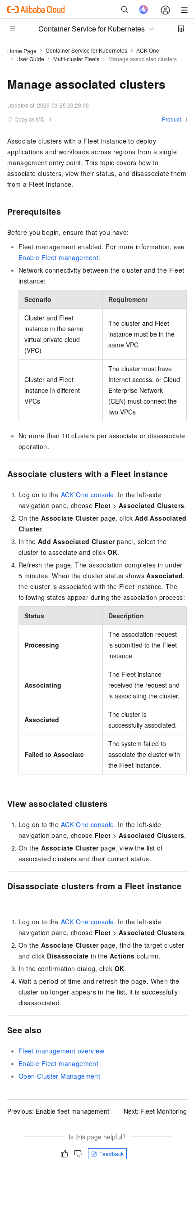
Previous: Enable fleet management (58, 1111)
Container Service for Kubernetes (86, 50)
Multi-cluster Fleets (76, 59)
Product (171, 119)
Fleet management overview (61, 1050)
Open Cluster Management (59, 1075)
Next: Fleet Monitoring (155, 1111)
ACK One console (87, 494)
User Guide (30, 59)
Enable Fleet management (58, 257)
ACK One (147, 50)
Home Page (22, 50)
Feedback (111, 1153)
